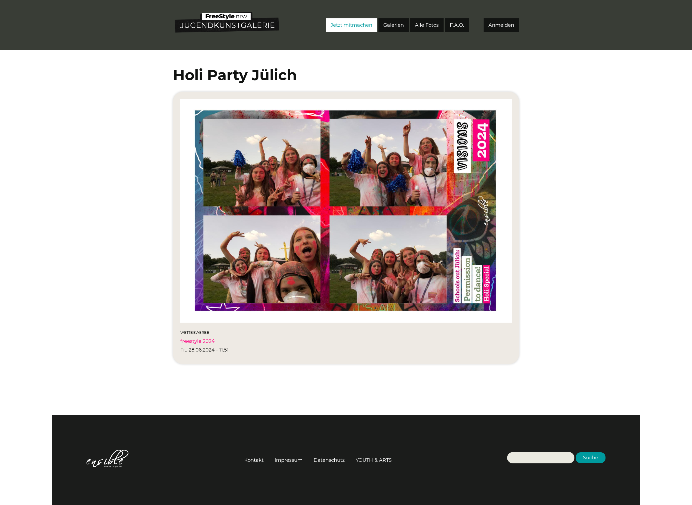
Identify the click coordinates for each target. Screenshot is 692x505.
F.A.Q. (457, 25)
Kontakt (254, 460)
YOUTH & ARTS (374, 460)
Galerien (393, 25)
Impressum (288, 460)
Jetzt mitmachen (351, 25)
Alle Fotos (427, 25)
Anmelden (501, 25)
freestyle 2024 (197, 341)
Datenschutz (329, 460)
